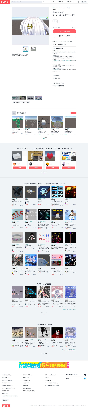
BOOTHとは (60, 1)
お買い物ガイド (26, 380)
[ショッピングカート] (78, 2)
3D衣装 (13, 128)
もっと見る (44, 172)
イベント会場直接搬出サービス (8, 388)
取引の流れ (56, 75)
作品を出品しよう (71, 1)
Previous (13, 26)
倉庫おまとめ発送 (27, 388)
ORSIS (18, 164)
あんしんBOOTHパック (57, 60)
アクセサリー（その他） (66, 7)
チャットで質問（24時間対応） (52, 383)
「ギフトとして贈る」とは (60, 44)
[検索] (40, 2)
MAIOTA (68, 164)
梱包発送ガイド (5, 390)
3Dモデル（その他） (55, 128)
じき (51, 164)
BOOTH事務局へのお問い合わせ (52, 385)
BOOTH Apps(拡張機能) (7, 380)
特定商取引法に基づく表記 (58, 83)
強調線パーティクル (42, 131)
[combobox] (26, 2)
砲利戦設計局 (21, 113)
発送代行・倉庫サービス (7, 385)
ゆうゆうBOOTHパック (66, 60)
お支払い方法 (57, 78)
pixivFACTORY (55, 69)
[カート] (62, 12)
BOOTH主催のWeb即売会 (29, 390)
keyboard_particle (68, 131)
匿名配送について (6, 383)
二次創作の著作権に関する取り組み (9, 396)
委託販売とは (5, 393)
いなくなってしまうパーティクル (17, 130)
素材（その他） (28, 128)
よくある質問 (48, 380)
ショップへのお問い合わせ (58, 85)
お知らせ (47, 377)
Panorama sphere (55, 131)
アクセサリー (55, 7)
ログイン (52, 1)
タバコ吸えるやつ (28, 131)
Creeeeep (35, 164)
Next (48, 26)
